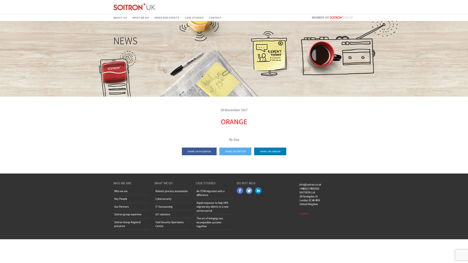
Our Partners (121, 206)
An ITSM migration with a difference (210, 193)
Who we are (121, 191)
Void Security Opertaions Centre (169, 224)
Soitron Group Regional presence (127, 224)
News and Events (166, 17)
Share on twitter (235, 151)
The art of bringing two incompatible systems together (210, 222)
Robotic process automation (171, 191)
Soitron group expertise (127, 214)
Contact (215, 17)
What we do (140, 17)
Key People (120, 199)
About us (120, 17)
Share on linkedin (270, 151)
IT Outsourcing (164, 206)
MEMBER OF (321, 17)
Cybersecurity (163, 199)
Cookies (304, 213)
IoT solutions (162, 214)
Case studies (194, 17)
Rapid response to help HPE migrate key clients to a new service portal (213, 206)
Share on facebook (199, 151)
